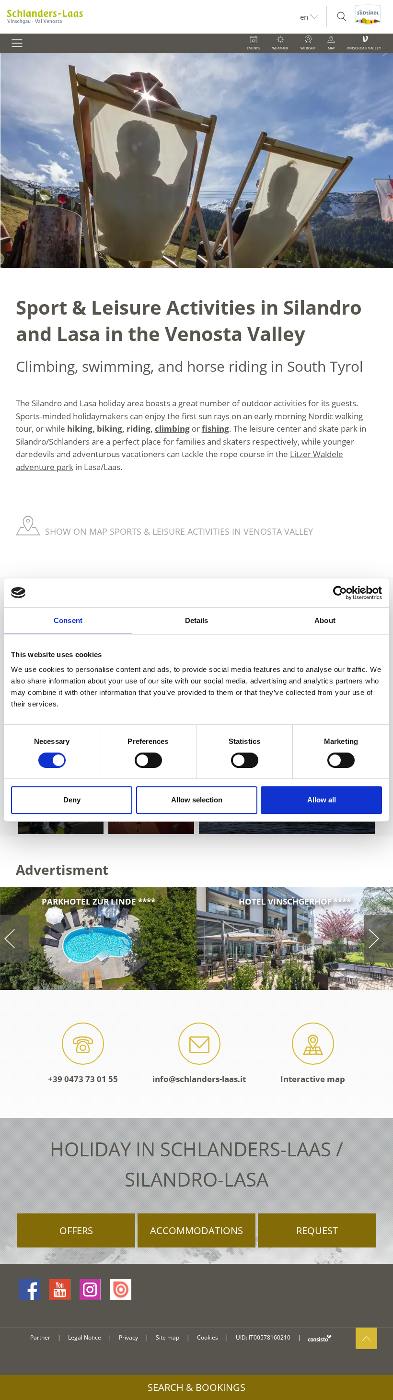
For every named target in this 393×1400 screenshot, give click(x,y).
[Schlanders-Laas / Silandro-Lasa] (150, 17)
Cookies (207, 1337)
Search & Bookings (196, 1387)
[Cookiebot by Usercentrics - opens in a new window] (340, 593)
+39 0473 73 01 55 (83, 1078)
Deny (72, 800)
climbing (172, 428)
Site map (167, 1337)
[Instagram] (90, 1289)
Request (317, 1230)
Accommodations (196, 1230)
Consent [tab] (68, 620)
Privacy (128, 1337)
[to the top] (366, 1338)
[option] (196, 160)
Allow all (321, 800)
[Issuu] (120, 1289)
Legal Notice (84, 1337)
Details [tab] (196, 620)
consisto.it (320, 1337)
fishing (215, 428)
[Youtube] (59, 1289)
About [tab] (324, 620)
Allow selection (196, 800)
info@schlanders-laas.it (199, 1078)
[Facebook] (29, 1289)
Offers (76, 1230)
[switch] (148, 760)
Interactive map (312, 1078)
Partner (40, 1337)
